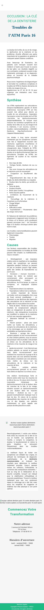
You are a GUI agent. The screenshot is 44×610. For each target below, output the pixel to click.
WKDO (31, 606)
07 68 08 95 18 (26, 90)
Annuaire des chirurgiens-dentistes (22, 609)
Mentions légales (22, 604)
